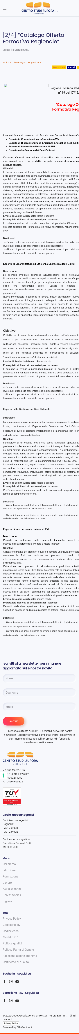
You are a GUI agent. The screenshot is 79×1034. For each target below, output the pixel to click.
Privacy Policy (11, 1023)
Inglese (7, 901)
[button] (4, 8)
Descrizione (59, 67)
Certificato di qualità (16, 962)
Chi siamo (9, 864)
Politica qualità (12, 943)
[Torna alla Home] (40, 8)
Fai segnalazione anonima (20, 956)
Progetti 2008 (34, 62)
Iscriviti (14, 721)
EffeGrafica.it (24, 1027)
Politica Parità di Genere (18, 949)
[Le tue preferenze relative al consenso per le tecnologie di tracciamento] (3, 775)
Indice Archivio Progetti (14, 62)
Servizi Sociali (12, 895)
